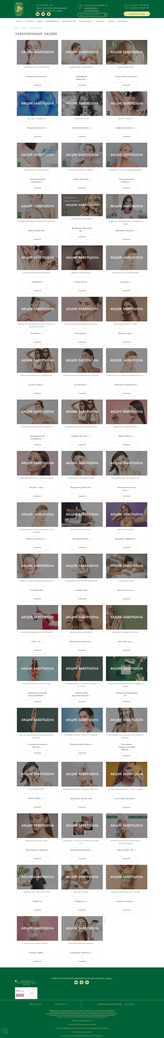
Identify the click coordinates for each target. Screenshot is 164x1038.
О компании (85, 21)
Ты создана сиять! (36, 789)
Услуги (29, 21)
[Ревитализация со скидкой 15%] (126, 463)
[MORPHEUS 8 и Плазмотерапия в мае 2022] (126, 360)
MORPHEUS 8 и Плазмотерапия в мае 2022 (125, 375)
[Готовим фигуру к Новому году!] (37, 668)
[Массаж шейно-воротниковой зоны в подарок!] (37, 720)
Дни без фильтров (125, 529)
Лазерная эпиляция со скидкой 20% (36, 375)
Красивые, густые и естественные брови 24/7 (81, 842)
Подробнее (37, 85)
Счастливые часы (125, 581)
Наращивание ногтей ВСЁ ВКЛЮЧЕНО (81, 581)
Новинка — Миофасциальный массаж (36, 581)
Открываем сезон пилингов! (36, 67)
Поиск (105, 15)
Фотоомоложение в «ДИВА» (81, 170)
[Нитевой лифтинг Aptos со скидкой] (82, 720)
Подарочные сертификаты (81, 67)
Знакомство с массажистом (36, 892)
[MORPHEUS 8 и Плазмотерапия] (126, 257)
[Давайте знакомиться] (82, 257)
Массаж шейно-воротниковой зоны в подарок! (36, 736)
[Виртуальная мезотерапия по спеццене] (82, 360)
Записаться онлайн (137, 14)
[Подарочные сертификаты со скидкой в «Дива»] (126, 668)
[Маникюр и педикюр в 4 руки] (126, 617)
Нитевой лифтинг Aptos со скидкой (81, 735)
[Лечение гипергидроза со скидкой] (37, 411)
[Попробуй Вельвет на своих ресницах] (37, 463)
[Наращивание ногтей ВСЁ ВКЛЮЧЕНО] (82, 565)
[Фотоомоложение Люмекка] (82, 928)
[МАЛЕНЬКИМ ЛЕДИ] (126, 52)
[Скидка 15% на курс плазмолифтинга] (126, 154)
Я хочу (19, 21)
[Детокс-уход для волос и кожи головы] (126, 774)
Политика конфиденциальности (82, 1020)
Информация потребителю (110, 1004)
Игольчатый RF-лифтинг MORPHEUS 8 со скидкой (36, 530)
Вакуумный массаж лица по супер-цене (81, 789)
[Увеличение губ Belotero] (37, 825)
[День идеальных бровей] (82, 617)
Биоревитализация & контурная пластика (36, 221)
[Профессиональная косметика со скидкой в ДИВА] (126, 825)
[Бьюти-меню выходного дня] (82, 463)
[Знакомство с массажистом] (37, 877)
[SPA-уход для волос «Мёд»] (126, 309)
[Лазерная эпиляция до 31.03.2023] (126, 877)
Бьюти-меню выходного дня (81, 478)
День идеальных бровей (81, 632)
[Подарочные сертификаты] (82, 52)
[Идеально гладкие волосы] (126, 411)
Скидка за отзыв (81, 118)
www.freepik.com (97, 1036)
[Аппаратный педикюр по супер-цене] (37, 617)
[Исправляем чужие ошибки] (37, 154)
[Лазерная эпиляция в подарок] (37, 257)
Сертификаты (52, 21)
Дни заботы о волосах (81, 529)
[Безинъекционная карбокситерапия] (82, 309)
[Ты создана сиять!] (37, 774)
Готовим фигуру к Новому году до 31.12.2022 (81, 685)
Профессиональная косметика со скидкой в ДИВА (125, 842)
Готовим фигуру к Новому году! (36, 684)
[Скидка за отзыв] (82, 103)
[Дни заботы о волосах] (82, 514)
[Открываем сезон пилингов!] (37, 52)
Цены (39, 21)
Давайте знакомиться (81, 273)
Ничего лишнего (125, 118)
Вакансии (129, 1004)
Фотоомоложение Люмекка (81, 943)
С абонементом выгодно (81, 219)
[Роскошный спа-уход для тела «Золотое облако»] (126, 720)
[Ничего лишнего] (126, 103)
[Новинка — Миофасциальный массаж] (37, 565)
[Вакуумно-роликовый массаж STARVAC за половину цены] (37, 309)
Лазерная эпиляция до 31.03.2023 (125, 892)
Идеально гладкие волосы (125, 427)
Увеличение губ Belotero (36, 841)
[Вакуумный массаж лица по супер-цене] (82, 774)
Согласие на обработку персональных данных (82, 1024)
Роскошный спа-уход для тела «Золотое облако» (125, 736)
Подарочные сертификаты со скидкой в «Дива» (125, 685)
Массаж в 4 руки (81, 892)
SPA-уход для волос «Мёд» (125, 324)
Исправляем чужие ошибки (36, 170)
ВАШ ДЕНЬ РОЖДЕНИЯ (36, 118)
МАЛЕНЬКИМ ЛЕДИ (125, 67)
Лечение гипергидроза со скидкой (36, 427)
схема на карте (90, 7)
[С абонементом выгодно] (82, 205)
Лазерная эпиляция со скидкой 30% (81, 427)
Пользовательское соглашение (82, 1032)
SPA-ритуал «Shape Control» (36, 943)
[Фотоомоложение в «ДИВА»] (82, 154)
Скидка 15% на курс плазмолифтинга (125, 170)
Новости (100, 21)
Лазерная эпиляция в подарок (36, 273)
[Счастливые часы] (126, 565)
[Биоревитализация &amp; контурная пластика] (37, 206)
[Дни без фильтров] (126, 514)
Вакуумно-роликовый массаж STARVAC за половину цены (36, 325)
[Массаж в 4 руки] (82, 877)
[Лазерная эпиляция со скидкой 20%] (37, 360)
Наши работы (69, 21)
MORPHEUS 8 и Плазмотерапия (125, 273)
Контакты (123, 21)
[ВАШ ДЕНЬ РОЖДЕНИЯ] (37, 103)
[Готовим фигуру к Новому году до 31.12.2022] (82, 668)
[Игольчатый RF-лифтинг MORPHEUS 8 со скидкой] (37, 514)
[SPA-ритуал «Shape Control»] (37, 928)
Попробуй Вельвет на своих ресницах (36, 478)
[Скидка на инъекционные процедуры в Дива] (126, 206)
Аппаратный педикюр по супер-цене (36, 632)
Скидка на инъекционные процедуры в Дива (125, 222)
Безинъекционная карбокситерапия (81, 324)
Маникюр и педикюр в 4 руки (125, 632)
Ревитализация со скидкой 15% (125, 478)
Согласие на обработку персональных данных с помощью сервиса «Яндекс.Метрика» (82, 1028)
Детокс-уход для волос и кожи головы (125, 789)
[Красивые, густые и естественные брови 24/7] (82, 825)
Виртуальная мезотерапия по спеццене (81, 375)
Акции (111, 21)
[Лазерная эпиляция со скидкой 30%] (82, 411)
